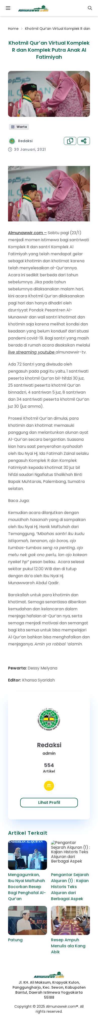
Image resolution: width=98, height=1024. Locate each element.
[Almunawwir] (33, 8)
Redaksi (25, 140)
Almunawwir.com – (27, 233)
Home (13, 28)
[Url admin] (49, 786)
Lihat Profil (49, 802)
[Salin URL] (70, 141)
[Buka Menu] (8, 8)
